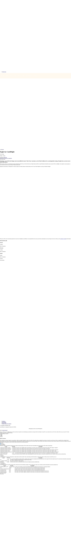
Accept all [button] (6, 433)
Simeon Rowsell (4, 430)
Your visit (2, 75)
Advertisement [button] (2, 462)
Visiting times (4, 71)
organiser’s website (63, 238)
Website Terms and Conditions (6, 423)
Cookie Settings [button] (2, 433)
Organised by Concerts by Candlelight (6, 158)
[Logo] (35, 70)
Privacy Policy (4, 422)
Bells (26, 75)
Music (23, 75)
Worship (7, 75)
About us (11, 75)
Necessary (2, 443)
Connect (15, 75)
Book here (5, 157)
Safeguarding (35, 75)
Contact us (3, 421)
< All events (2, 149)
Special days (30, 75)
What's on (19, 75)
